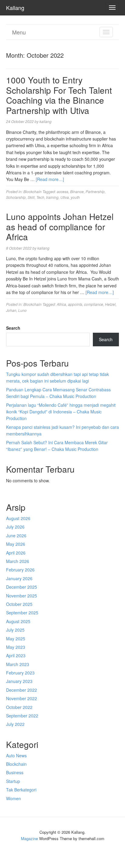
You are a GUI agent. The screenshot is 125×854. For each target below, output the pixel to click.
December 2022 (21, 690)
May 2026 (15, 544)
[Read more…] (50, 179)
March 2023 (17, 664)
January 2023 (19, 681)
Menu (19, 32)
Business (14, 772)
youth (75, 197)
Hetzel (110, 304)
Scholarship (16, 197)
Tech (40, 197)
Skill (31, 197)
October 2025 (19, 604)
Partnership (95, 191)
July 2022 (15, 724)
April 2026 (15, 553)
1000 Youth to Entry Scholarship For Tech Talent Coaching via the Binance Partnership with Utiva (59, 95)
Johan (11, 310)
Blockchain (32, 191)
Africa (61, 304)
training (52, 197)
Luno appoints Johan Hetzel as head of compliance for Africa (59, 226)
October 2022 (19, 707)
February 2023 (20, 673)
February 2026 (20, 570)
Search (13, 328)
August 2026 (18, 518)
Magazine (29, 838)
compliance (93, 304)
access (62, 191)
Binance (77, 191)
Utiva (64, 197)
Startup (13, 781)
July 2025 (15, 630)
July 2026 (15, 527)
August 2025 (18, 621)
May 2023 (15, 647)
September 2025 (22, 613)
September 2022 (22, 716)
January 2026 (19, 578)
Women (13, 798)
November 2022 (21, 698)
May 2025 (15, 639)
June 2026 (16, 535)
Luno (22, 310)
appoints (75, 304)
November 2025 (21, 596)
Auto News (16, 755)
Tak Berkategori (21, 790)
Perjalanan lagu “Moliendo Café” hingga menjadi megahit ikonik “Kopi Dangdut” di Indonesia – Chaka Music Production (61, 412)
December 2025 (21, 587)
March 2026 (17, 561)
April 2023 (15, 655)
